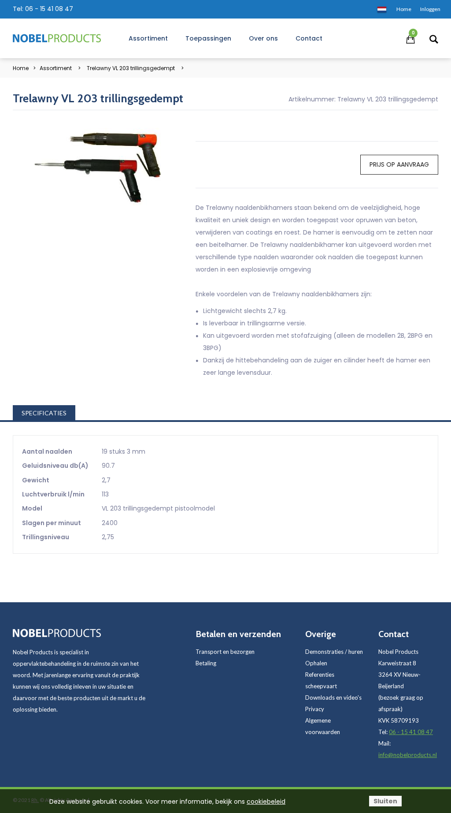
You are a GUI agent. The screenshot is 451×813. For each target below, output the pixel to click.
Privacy (314, 708)
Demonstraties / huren (334, 651)
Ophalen (316, 663)
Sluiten (385, 801)
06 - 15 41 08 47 (49, 8)
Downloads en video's (333, 697)
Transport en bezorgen (225, 651)
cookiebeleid (266, 801)
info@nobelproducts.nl (407, 754)
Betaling (206, 663)
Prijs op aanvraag (399, 164)
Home (21, 68)
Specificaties (44, 413)
